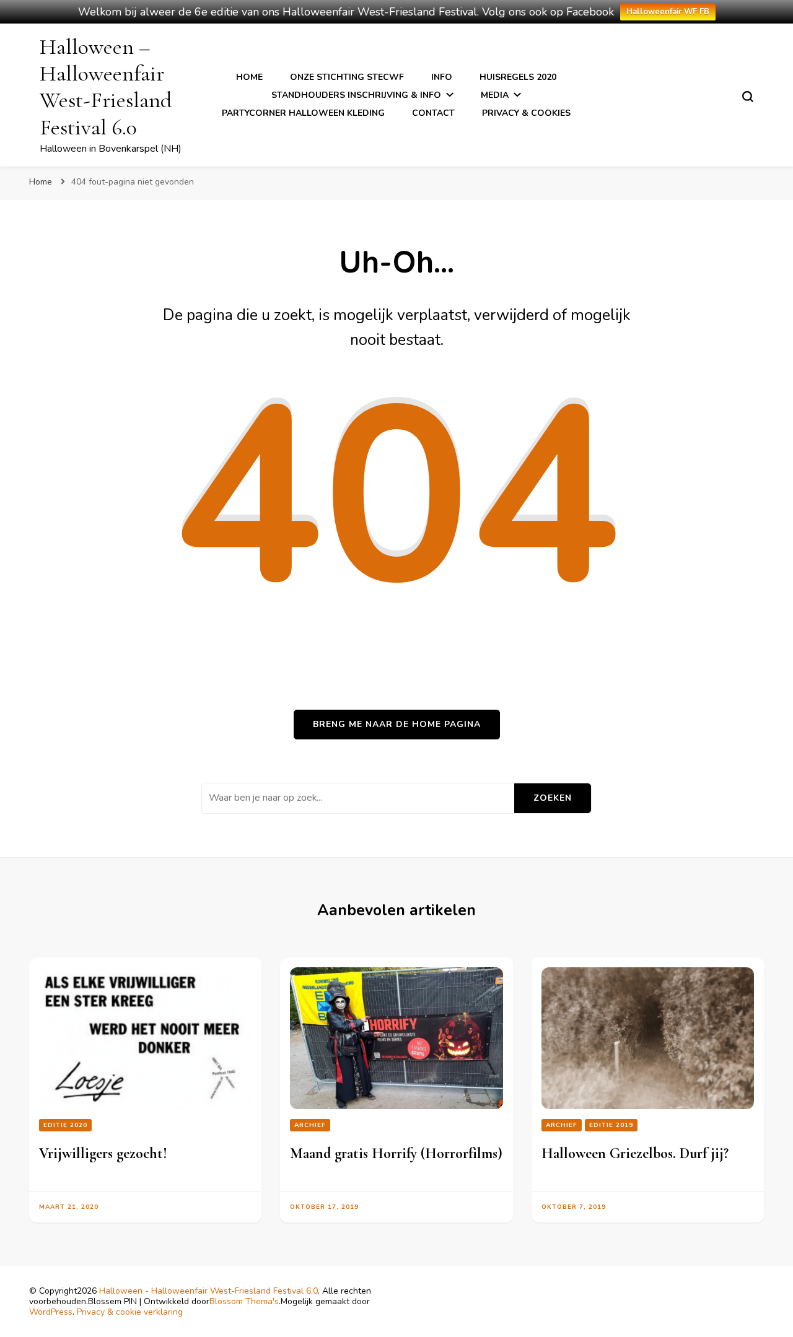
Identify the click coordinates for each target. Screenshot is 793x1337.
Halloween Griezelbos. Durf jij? (635, 1153)
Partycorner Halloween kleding (303, 113)
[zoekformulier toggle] (747, 96)
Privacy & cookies (526, 113)
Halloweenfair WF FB (667, 11)
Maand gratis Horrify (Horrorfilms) (396, 1153)
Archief (310, 1125)
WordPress (50, 1312)
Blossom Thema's (244, 1301)
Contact (433, 113)
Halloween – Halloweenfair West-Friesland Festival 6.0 (106, 87)
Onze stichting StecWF (347, 77)
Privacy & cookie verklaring (130, 1312)
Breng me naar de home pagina (397, 724)
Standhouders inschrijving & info (356, 95)
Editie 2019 (611, 1125)
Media (495, 95)
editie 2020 (65, 1125)
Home (249, 77)
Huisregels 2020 (518, 77)
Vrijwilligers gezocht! (103, 1153)
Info (441, 77)
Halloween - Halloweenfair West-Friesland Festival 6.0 (208, 1291)
